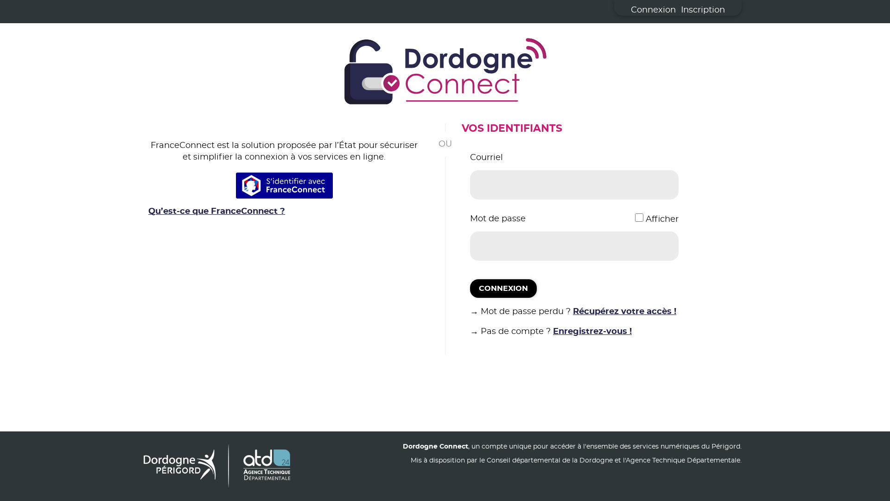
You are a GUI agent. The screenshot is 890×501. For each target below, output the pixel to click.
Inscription (703, 10)
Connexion (653, 10)
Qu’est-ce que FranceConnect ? (216, 211)
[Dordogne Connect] (445, 73)
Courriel (486, 158)
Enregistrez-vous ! (592, 332)
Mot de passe (498, 219)
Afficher (662, 219)
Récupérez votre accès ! (624, 312)
